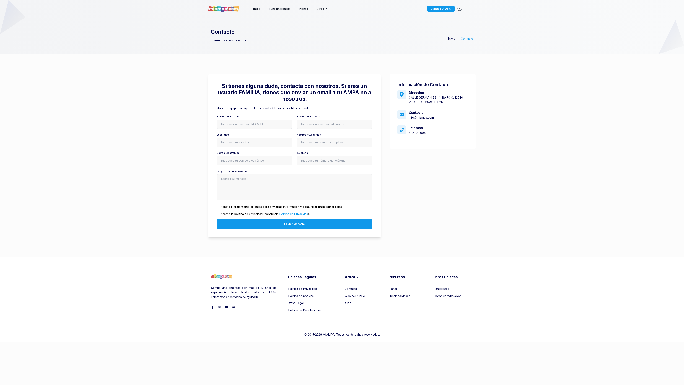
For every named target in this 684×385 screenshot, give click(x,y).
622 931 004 (417, 133)
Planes (303, 9)
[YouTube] (226, 307)
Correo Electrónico (228, 152)
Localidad (223, 134)
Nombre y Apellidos (309, 134)
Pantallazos (441, 289)
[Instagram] (219, 307)
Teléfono (302, 152)
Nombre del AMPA (228, 116)
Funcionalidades (279, 9)
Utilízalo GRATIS (441, 8)
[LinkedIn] (233, 307)
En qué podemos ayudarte (233, 171)
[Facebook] (212, 307)
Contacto (351, 289)
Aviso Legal (296, 303)
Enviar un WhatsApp (447, 296)
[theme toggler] (460, 9)
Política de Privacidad (293, 214)
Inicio (256, 9)
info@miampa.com (421, 117)
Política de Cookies (301, 296)
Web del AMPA (355, 296)
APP (348, 303)
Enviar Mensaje (294, 224)
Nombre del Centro (308, 116)
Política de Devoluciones (304, 310)
